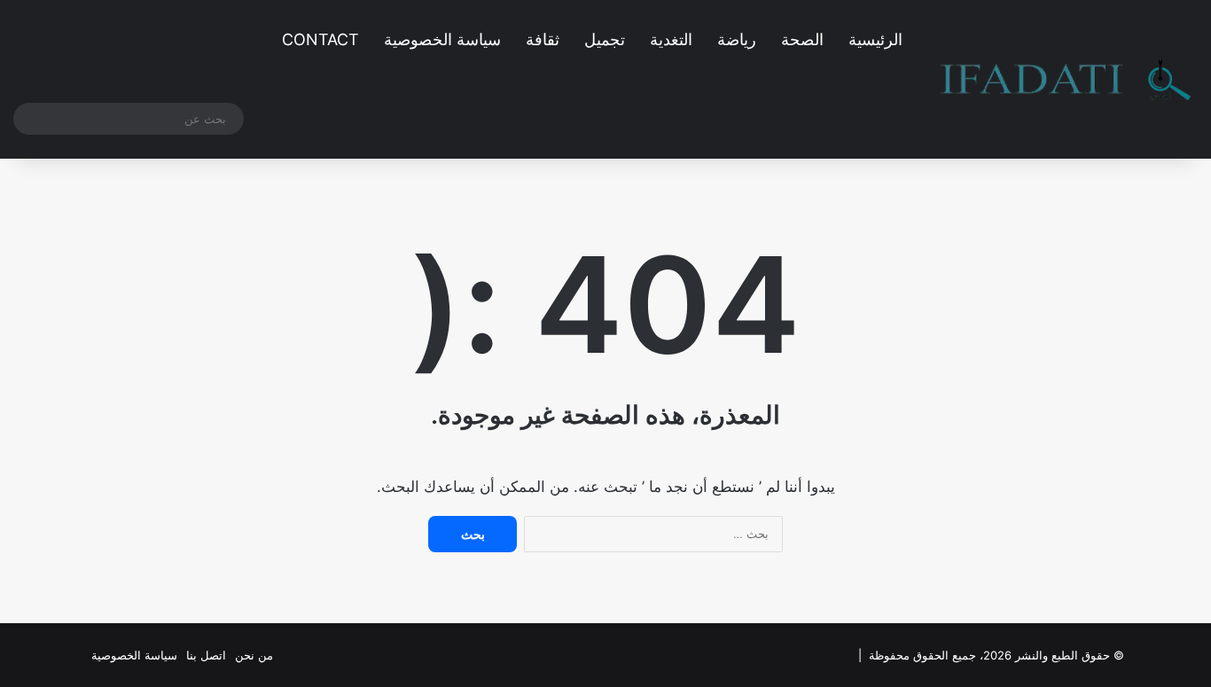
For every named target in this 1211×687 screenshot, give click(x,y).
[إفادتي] (1065, 79)
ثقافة (542, 39)
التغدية (671, 39)
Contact (320, 39)
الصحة (802, 39)
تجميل (604, 39)
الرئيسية (875, 39)
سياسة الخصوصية (442, 39)
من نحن (254, 655)
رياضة (736, 39)
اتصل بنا (206, 655)
